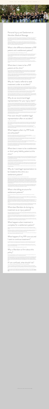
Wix (31, 388)
